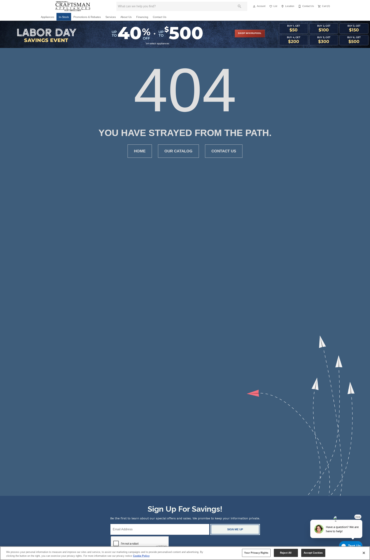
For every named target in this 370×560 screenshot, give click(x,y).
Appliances (47, 17)
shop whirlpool (249, 33)
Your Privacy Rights (256, 552)
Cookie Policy (141, 555)
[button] (254, 6)
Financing (142, 17)
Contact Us (159, 17)
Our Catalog (178, 151)
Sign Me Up (235, 529)
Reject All (286, 552)
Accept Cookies (313, 552)
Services (110, 17)
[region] (185, 553)
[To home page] (73, 6)
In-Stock (64, 17)
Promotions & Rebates (87, 17)
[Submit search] (239, 6)
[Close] (364, 553)
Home (139, 151)
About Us (126, 17)
